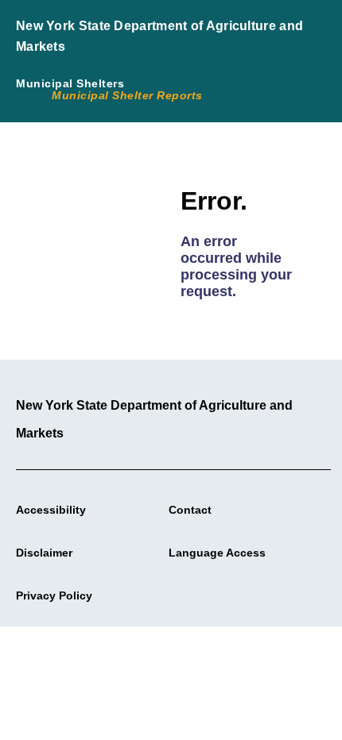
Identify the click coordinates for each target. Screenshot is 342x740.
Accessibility (51, 509)
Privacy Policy (54, 595)
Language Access (217, 552)
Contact (190, 509)
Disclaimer (44, 552)
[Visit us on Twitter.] (180, 592)
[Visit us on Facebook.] (161, 592)
